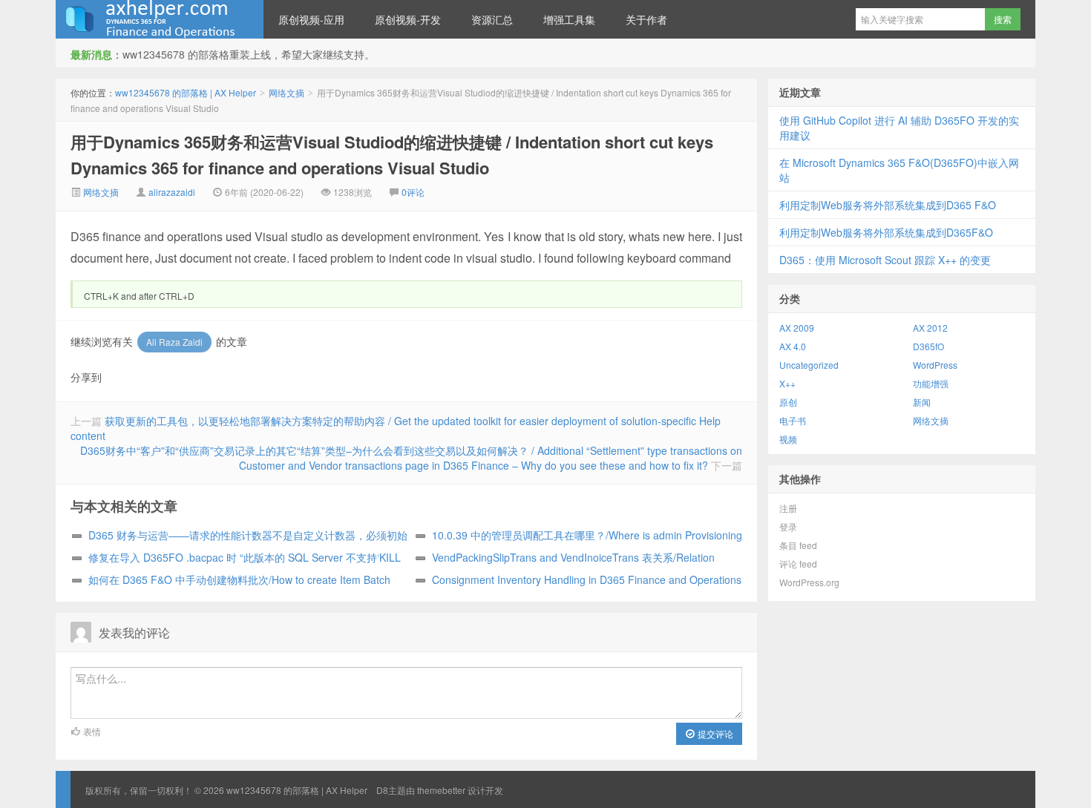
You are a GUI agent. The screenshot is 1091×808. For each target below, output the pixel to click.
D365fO (928, 346)
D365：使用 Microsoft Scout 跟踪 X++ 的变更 (885, 259)
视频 (788, 439)
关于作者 (646, 19)
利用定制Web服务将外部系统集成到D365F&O (886, 232)
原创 (788, 401)
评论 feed (798, 563)
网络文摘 (286, 92)
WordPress (935, 364)
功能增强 (931, 383)
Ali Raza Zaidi (174, 341)
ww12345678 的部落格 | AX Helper (159, 19)
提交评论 (714, 733)
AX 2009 (796, 327)
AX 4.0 (792, 346)
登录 (788, 526)
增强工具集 (569, 19)
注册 (788, 508)
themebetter (441, 790)
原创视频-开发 (408, 19)
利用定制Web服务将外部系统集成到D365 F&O (887, 204)
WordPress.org (809, 582)
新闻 (922, 401)
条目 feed (798, 545)
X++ (787, 383)
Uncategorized (809, 364)
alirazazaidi (171, 191)
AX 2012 (930, 327)
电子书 (792, 420)
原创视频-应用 (311, 19)
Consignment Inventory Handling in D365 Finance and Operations (586, 579)
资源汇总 (492, 19)
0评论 (413, 191)
